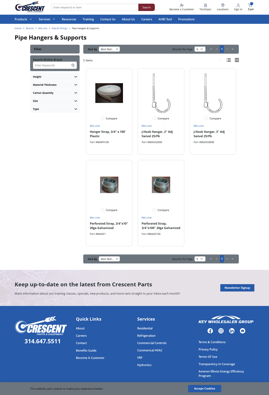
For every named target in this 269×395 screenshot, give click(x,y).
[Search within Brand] (73, 65)
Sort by (92, 49)
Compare (111, 118)
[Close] (231, 388)
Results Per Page (182, 49)
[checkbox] (102, 118)
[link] (211, 49)
